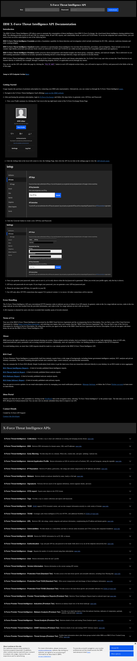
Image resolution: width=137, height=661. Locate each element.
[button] (135, 643)
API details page (103, 161)
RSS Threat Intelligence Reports (16, 368)
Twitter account (117, 384)
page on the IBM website (54, 93)
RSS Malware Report (11, 376)
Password (64, 10)
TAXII (35, 506)
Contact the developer (11, 416)
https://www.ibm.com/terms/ (29, 324)
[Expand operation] (130, 439)
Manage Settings (89, 384)
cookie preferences (45, 650)
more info (91, 439)
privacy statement (44, 656)
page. (121, 89)
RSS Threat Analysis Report (14, 372)
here (27, 74)
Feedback (48, 399)
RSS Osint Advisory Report (14, 380)
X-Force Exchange (47, 97)
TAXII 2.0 (89, 514)
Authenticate (113, 10)
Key (21, 10)
